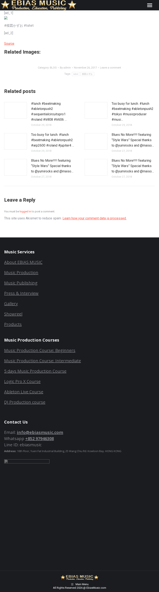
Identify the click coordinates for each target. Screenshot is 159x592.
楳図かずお (87, 74)
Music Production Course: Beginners (39, 350)
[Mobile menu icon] (150, 5)
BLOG (53, 67)
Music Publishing (20, 283)
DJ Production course (24, 402)
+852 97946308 (39, 438)
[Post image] (15, 110)
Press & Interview (21, 293)
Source (9, 44)
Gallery (11, 303)
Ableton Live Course (23, 392)
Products (13, 324)
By (65, 67)
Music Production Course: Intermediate (42, 360)
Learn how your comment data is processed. (94, 218)
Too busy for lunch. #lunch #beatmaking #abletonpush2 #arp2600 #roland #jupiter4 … (52, 140)
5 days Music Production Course (35, 371)
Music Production (21, 272)
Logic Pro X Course (22, 381)
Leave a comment (110, 67)
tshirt (75, 74)
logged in (25, 211)
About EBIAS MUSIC (23, 262)
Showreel (13, 314)
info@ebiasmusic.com (40, 432)
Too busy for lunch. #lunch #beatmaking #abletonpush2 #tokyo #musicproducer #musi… (132, 112)
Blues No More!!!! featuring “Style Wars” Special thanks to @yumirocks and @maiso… (133, 140)
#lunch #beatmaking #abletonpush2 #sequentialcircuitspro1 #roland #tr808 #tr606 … (49, 112)
